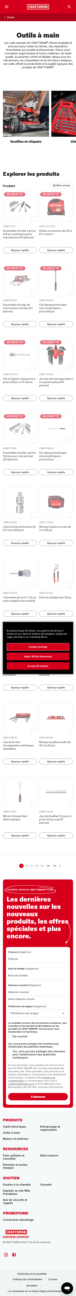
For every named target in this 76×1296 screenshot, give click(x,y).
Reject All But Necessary (38, 656)
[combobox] (38, 1013)
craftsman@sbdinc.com (21, 1083)
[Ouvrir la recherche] (69, 6)
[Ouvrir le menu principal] (6, 6)
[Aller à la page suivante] (60, 866)
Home (10, 17)
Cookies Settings (38, 646)
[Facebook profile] (14, 1255)
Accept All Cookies (37, 665)
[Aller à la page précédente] (16, 866)
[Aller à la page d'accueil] (38, 7)
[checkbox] (33, 218)
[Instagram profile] (6, 1255)
